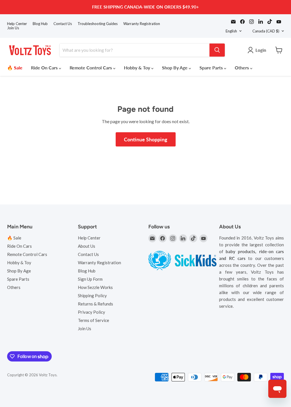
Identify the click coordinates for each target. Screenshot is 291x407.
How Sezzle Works (95, 287)
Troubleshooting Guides (98, 24)
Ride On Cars (45, 67)
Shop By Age (175, 67)
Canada (265, 31)
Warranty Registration (141, 24)
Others (242, 67)
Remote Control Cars (91, 67)
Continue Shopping (145, 139)
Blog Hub (40, 24)
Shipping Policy (92, 295)
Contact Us (62, 24)
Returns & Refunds (95, 303)
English (231, 31)
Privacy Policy (91, 312)
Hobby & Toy (137, 67)
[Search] (217, 50)
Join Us (13, 28)
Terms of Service (93, 320)
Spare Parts (211, 67)
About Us (86, 246)
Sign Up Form (90, 279)
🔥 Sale (14, 67)
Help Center (17, 24)
